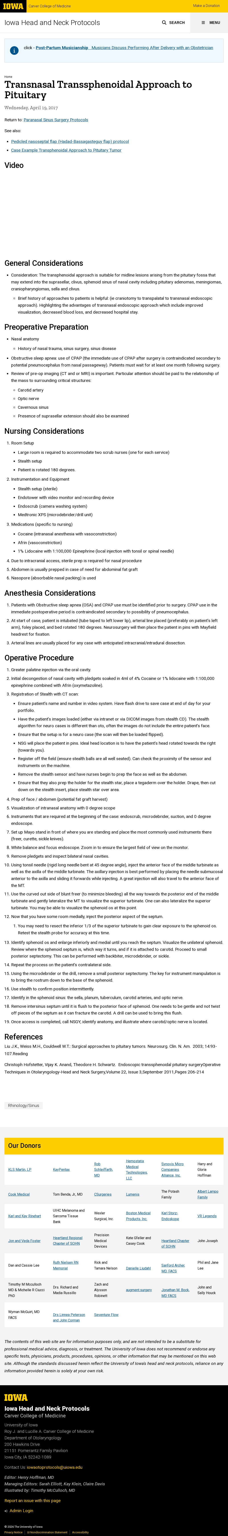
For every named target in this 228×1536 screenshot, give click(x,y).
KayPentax (61, 1169)
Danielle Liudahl (138, 1268)
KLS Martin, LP (19, 1169)
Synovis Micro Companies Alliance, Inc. (172, 1170)
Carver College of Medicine (50, 6)
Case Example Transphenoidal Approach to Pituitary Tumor (66, 150)
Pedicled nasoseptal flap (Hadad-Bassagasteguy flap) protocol (70, 141)
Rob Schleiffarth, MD (103, 1170)
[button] (173, 23)
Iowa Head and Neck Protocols (52, 22)
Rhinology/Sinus (23, 1105)
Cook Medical (19, 1194)
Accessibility (80, 1532)
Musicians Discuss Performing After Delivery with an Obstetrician (124, 47)
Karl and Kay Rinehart (24, 1216)
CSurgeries (103, 1194)
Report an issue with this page (32, 1500)
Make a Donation (206, 6)
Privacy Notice (13, 1532)
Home (8, 76)
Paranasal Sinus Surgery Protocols (56, 119)
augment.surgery (139, 1290)
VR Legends (207, 1216)
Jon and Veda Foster (24, 1241)
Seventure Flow (106, 1315)
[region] (114, 1232)
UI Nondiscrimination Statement (47, 1532)
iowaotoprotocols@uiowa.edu (54, 1467)
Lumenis (132, 1194)
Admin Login (21, 1510)
